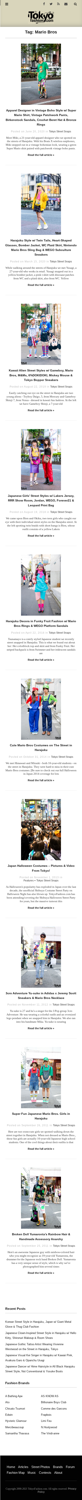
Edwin (9, 1414)
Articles (23, 1467)
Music (32, 1472)
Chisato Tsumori (15, 1408)
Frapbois (46, 1414)
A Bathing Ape (13, 1396)
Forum (70, 1467)
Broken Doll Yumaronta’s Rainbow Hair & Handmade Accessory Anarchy (41, 1237)
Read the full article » (41, 155)
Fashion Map (16, 1472)
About (58, 1472)
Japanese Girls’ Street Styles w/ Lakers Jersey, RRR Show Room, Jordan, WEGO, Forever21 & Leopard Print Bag (41, 500)
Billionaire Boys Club (53, 1402)
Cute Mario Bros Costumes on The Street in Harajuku (41, 748)
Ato (7, 1402)
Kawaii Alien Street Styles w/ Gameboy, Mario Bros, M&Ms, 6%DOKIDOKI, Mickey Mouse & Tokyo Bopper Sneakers (41, 375)
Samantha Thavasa (17, 1433)
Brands (58, 1467)
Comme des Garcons (54, 1408)
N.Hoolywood (49, 1427)
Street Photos (40, 1467)
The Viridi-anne (50, 1433)
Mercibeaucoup (14, 1427)
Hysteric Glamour (15, 1420)
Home (11, 1467)
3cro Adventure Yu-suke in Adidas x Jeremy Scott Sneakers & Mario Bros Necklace (41, 996)
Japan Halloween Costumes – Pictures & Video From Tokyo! (41, 868)
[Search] (75, 4)
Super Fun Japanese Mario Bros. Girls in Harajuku (41, 1116)
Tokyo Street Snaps (60, 131)
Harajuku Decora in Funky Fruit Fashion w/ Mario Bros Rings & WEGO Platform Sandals (41, 623)
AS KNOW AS (49, 1396)
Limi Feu (46, 1420)
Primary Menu (13, 1462)
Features (29, 880)
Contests (45, 1472)
